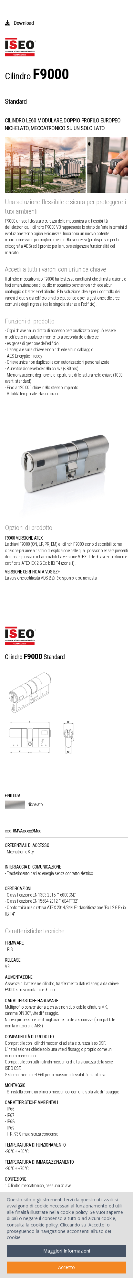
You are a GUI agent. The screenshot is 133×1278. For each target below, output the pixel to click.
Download (24, 23)
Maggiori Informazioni (66, 1251)
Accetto (66, 1267)
